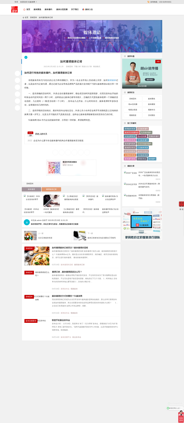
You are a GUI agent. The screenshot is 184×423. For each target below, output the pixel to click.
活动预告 (151, 115)
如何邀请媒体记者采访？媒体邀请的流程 (70, 248)
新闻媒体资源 (130, 129)
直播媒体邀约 (154, 136)
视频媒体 (74, 289)
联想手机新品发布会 (61, 320)
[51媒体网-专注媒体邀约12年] (14, 11)
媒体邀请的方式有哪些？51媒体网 (67, 296)
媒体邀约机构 (130, 144)
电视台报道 (132, 110)
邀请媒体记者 (51, 189)
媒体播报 (151, 104)
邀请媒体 (62, 72)
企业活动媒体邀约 (144, 144)
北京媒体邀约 (146, 132)
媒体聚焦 (37, 9)
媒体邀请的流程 (67, 265)
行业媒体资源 (142, 148)
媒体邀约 (48, 9)
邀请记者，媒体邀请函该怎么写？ (67, 272)
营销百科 (33, 17)
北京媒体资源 (142, 155)
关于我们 (75, 9)
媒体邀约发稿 (130, 159)
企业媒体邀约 (142, 129)
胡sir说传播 (132, 104)
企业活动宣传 (130, 151)
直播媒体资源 (130, 140)
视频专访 (151, 110)
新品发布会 (76, 337)
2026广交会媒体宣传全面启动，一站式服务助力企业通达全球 (149, 175)
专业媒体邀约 (142, 140)
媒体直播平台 (66, 337)
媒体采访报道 (142, 151)
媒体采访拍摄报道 (132, 132)
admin (39, 220)
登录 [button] (16, 2)
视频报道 (132, 115)
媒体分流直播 (62, 9)
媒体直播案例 (31, 321)
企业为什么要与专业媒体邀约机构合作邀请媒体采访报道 (55, 140)
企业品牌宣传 (130, 136)
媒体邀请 (31, 189)
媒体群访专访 (130, 148)
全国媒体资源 (130, 155)
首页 (26, 17)
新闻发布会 (65, 289)
